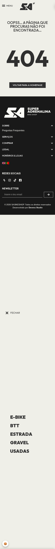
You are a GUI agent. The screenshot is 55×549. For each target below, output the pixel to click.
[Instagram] (9, 180)
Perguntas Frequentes (13, 130)
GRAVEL (19, 442)
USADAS (19, 451)
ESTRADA (21, 434)
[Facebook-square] (20, 180)
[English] (4, 163)
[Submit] (48, 194)
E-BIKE (18, 417)
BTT (14, 425)
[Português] (7, 163)
